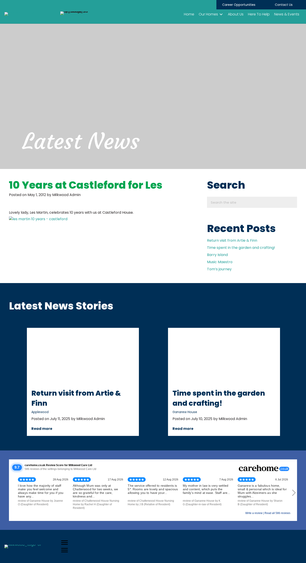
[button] (238, 4)
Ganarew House (184, 412)
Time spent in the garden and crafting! (241, 247)
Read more (41, 428)
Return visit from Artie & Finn (232, 240)
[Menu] (64, 542)
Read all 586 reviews (277, 513)
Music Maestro (220, 261)
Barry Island (217, 254)
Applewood (40, 412)
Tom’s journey (219, 269)
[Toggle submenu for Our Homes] (221, 14)
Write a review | (255, 513)
